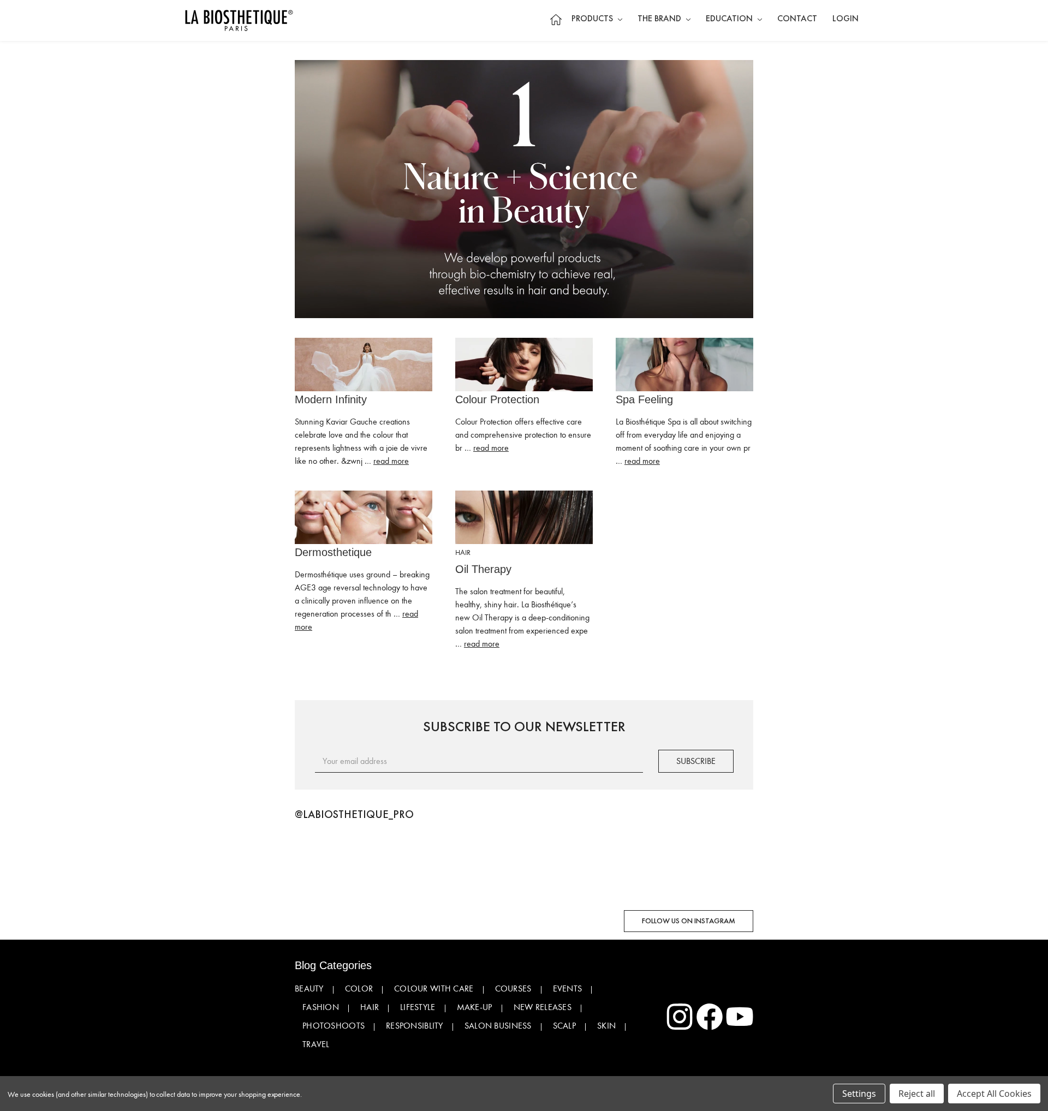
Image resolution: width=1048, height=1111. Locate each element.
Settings (859, 1094)
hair (463, 552)
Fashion (320, 1007)
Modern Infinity (331, 399)
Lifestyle (418, 1007)
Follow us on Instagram (688, 921)
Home (555, 19)
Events (567, 989)
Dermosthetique (333, 552)
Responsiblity (414, 1026)
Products (593, 19)
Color (359, 989)
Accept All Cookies (994, 1094)
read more (391, 461)
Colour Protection (497, 399)
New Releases (542, 1007)
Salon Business (498, 1026)
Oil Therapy (483, 569)
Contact (797, 19)
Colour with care (433, 989)
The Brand (660, 19)
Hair (369, 1007)
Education (730, 19)
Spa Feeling (644, 399)
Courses (513, 989)
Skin (606, 1026)
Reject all (916, 1094)
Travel (316, 1044)
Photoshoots (333, 1026)
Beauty (309, 989)
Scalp (564, 1026)
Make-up (474, 1007)
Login (845, 19)
